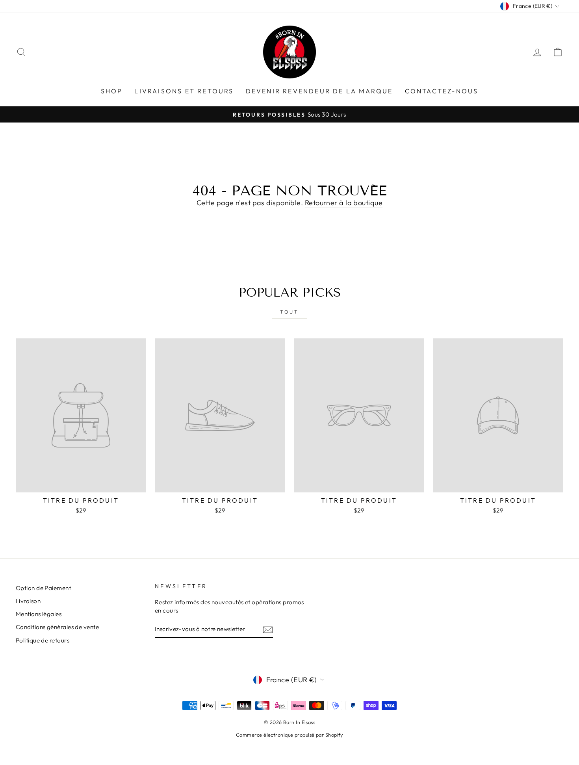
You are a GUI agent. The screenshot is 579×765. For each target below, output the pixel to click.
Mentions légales (38, 614)
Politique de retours (42, 640)
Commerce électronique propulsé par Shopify (289, 735)
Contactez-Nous (442, 91)
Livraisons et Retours (184, 91)
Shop (112, 91)
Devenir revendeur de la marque (319, 91)
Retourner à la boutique (343, 202)
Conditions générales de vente (57, 627)
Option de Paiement (43, 588)
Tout (289, 312)
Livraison (28, 601)
